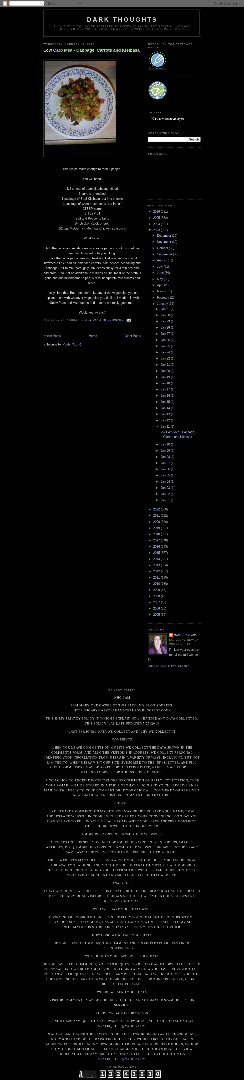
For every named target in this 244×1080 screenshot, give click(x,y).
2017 (157, 540)
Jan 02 (166, 494)
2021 (157, 515)
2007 (157, 602)
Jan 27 (166, 333)
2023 (157, 230)
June (161, 273)
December (164, 235)
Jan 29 (166, 321)
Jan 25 (166, 346)
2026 (157, 211)
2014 (157, 559)
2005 (157, 614)
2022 (157, 509)
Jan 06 (166, 469)
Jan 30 (166, 315)
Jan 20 (166, 371)
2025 (157, 218)
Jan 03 (166, 488)
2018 (157, 534)
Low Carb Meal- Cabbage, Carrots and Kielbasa (91, 50)
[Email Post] (128, 320)
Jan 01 (166, 500)
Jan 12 (166, 420)
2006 (157, 608)
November (164, 242)
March (162, 291)
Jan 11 (166, 426)
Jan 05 (166, 475)
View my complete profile (169, 666)
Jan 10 (166, 444)
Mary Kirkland (185, 635)
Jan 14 (166, 408)
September (165, 254)
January (163, 303)
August (162, 260)
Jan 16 (166, 395)
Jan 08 (166, 457)
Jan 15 (166, 402)
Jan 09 (166, 450)
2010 (157, 583)
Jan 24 (166, 352)
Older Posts (133, 336)
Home (93, 336)
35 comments (113, 320)
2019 (157, 528)
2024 (157, 224)
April (160, 285)
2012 (157, 571)
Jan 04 (166, 481)
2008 (157, 596)
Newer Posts (52, 336)
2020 (157, 522)
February (163, 297)
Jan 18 (166, 383)
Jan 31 (166, 309)
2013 (157, 565)
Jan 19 (166, 377)
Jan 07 (166, 463)
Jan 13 (166, 414)
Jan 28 (166, 327)
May (160, 279)
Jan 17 (166, 389)
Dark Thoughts (122, 19)
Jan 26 (166, 340)
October (163, 248)
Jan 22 (166, 358)
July (160, 266)
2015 (157, 553)
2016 (157, 546)
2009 (157, 590)
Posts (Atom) (72, 344)
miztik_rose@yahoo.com (122, 1059)
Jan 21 (166, 364)
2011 (157, 577)
